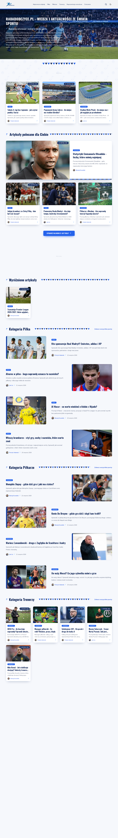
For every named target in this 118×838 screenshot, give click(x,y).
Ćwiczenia (87, 4)
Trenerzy (62, 4)
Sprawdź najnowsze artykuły (58, 233)
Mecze (10, 306)
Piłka (48, 4)
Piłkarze (54, 4)
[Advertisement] (59, 73)
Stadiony (47, 106)
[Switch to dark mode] (110, 4)
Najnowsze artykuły (39, 4)
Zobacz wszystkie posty (103, 329)
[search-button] (106, 4)
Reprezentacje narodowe (74, 4)
